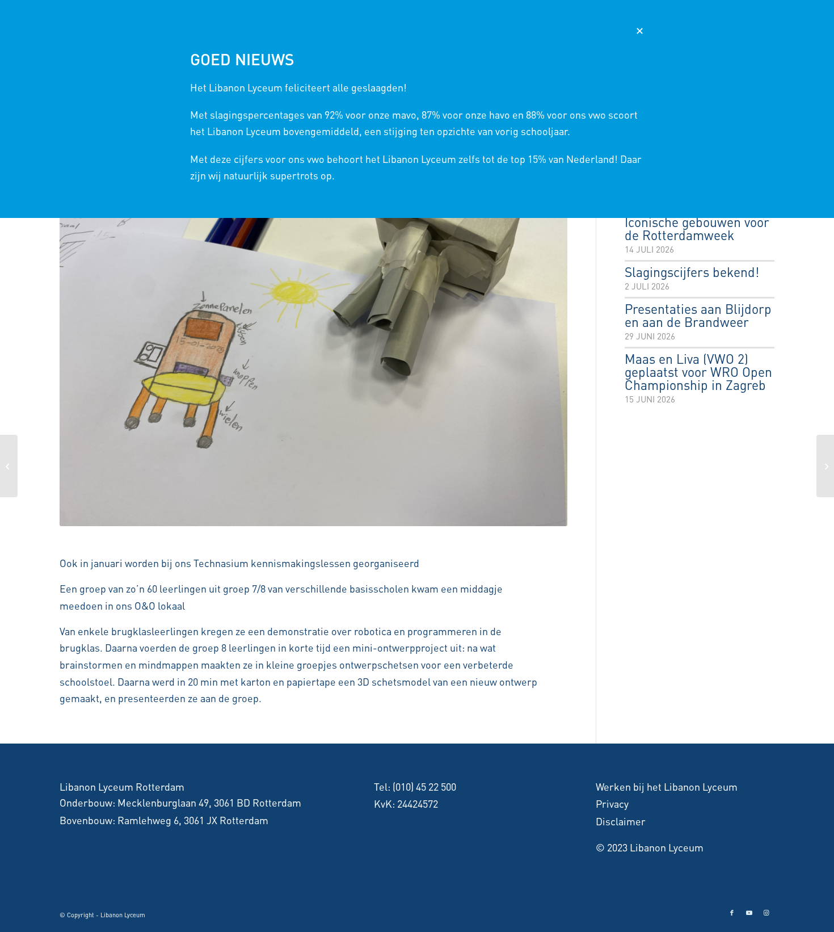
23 (400, 515)
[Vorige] (85, 335)
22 (391, 515)
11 (291, 515)
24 (409, 515)
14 (318, 515)
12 (300, 515)
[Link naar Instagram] (765, 912)
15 (327, 515)
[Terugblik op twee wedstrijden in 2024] (9, 466)
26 (427, 515)
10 (282, 515)
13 (309, 515)
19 (364, 515)
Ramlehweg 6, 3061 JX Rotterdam (192, 819)
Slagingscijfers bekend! (692, 273)
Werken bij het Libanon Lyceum (667, 786)
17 (345, 515)
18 (355, 515)
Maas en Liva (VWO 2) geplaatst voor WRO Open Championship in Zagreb (698, 372)
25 (418, 515)
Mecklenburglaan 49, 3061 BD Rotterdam (209, 802)
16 (336, 515)
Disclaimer (621, 821)
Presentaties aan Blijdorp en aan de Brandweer (698, 316)
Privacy (612, 803)
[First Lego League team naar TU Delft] (825, 466)
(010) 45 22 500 (424, 786)
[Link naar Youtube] (748, 912)
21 (382, 515)
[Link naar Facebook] (731, 912)
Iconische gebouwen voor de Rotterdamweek (697, 229)
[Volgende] (542, 335)
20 (373, 515)
